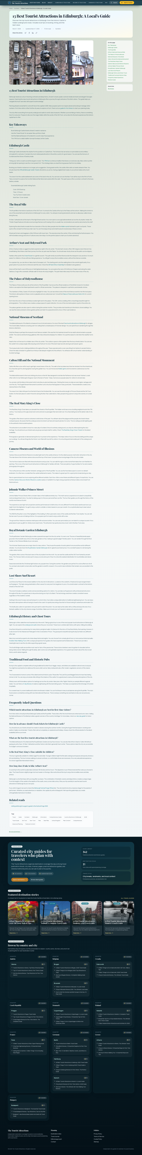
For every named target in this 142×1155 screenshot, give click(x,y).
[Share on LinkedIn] (32, 32)
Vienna (13, 964)
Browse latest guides (37, 879)
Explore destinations (19, 879)
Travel (14, 817)
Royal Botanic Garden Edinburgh (37, 548)
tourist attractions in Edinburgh (72, 817)
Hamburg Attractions (96, 2)
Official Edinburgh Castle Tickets (29, 170)
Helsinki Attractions (79, 2)
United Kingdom (56, 820)
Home (10, 8)
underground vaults (31, 625)
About (50, 2)
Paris (13, 1040)
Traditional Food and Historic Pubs (117, 75)
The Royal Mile (112, 50)
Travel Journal (55, 1136)
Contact (53, 1142)
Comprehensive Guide (55, 817)
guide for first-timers (66, 108)
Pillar (39, 820)
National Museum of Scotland (116, 57)
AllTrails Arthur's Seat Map (56, 265)
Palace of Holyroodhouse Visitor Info (74, 294)
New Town (33, 820)
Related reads (112, 80)
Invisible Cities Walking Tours (17, 641)
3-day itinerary (27, 684)
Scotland (16, 8)
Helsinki (99, 1011)
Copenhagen (58, 1011)
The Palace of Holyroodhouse (116, 54)
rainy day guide (80, 716)
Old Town (24, 820)
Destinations (35, 2)
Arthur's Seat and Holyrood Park (116, 52)
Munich (56, 1078)
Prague (14, 1011)
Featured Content (30, 824)
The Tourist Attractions (18, 1130)
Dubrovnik (100, 964)
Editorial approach (56, 1139)
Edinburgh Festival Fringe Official (43, 788)
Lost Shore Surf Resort (114, 70)
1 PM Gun (47, 161)
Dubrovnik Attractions (62, 2)
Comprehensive (77, 820)
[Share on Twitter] (25, 32)
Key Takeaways (112, 45)
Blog (44, 2)
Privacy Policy (98, 1134)
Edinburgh (35, 817)
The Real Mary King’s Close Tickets (71, 430)
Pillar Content (67, 820)
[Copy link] (36, 32)
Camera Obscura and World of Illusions (118, 63)
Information (43, 817)
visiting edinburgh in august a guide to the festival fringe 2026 (29, 806)
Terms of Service (99, 1136)
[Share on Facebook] (29, 32)
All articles (111, 89)
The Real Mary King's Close (115, 61)
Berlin (56, 1040)
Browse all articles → (15, 832)
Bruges (56, 964)
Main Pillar (46, 820)
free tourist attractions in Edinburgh (75, 323)
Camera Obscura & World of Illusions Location (27, 480)
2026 (85, 817)
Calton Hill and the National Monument (118, 59)
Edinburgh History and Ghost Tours (117, 73)
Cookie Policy (98, 1139)
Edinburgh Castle (112, 47)
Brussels (57, 983)
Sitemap (96, 1142)
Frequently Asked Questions (115, 77)
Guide (20, 817)
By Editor (58, 29)
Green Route (28, 256)
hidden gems (62, 369)
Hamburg (57, 1059)
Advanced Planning (17, 824)
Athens (99, 1040)
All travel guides (127, 898)
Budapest (14, 1105)
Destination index (56, 1134)
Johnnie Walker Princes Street (116, 66)
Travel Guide (15, 820)
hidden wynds (65, 226)
